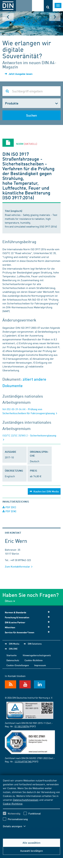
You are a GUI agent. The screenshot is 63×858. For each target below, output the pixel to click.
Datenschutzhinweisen (25, 799)
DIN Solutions (35, 643)
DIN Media (14, 643)
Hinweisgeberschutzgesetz (37, 655)
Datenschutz (12, 660)
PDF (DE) (10, 507)
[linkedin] (39, 684)
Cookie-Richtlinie (12, 803)
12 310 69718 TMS (23, 761)
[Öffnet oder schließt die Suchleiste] (48, 6)
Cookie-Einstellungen (17, 665)
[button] (16, 826)
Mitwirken (10, 627)
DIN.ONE (13, 648)
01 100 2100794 (22, 726)
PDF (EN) (10, 511)
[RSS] (10, 684)
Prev (8, 17)
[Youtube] (25, 684)
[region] (31, 805)
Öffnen (8, 600)
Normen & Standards (15, 612)
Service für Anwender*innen (19, 632)
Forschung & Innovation (17, 617)
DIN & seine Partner (15, 622)
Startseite (11, 655)
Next (55, 17)
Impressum (40, 665)
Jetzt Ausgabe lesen (20, 73)
